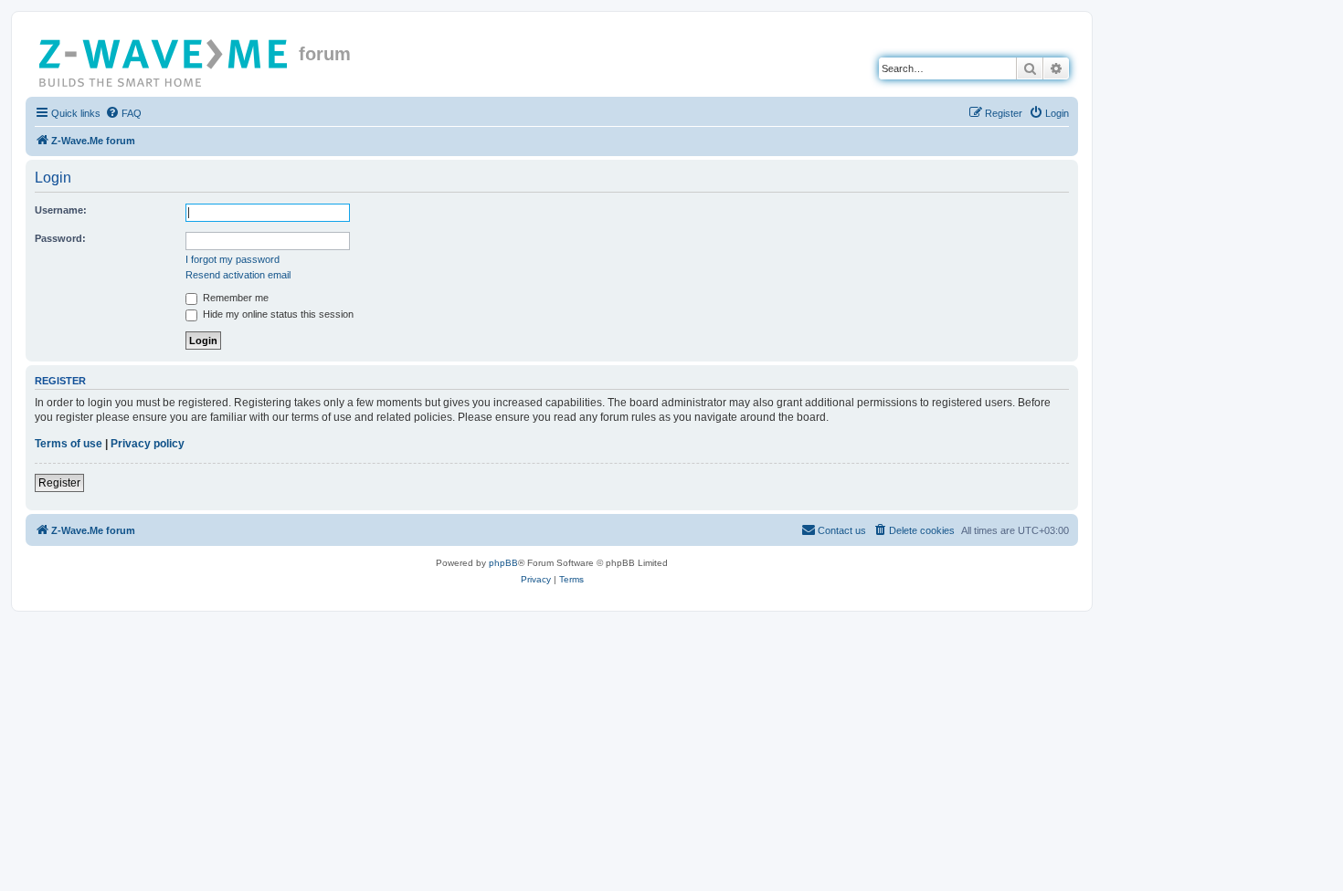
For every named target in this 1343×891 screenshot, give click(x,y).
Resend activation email (238, 274)
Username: (61, 209)
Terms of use (68, 443)
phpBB (503, 563)
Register (59, 483)
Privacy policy (148, 443)
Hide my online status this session (277, 314)
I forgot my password (232, 259)
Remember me (234, 297)
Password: (60, 238)
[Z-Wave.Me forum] (164, 59)
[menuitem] (123, 113)
